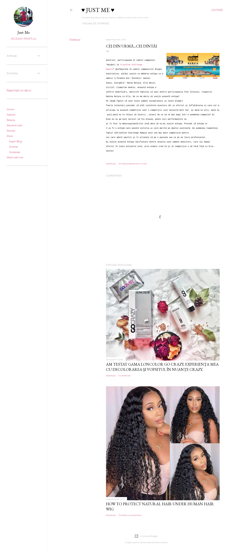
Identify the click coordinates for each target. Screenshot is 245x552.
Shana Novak (161, 542)
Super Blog (15, 141)
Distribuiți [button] (74, 39)
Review (11, 130)
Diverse (13, 146)
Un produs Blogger (149, 536)
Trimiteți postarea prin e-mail (132, 163)
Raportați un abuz (19, 90)
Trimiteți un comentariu (130, 515)
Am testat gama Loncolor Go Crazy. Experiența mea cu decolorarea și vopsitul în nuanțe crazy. (162, 367)
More (10, 136)
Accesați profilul (23, 38)
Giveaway (14, 152)
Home (10, 109)
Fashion (11, 114)
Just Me (24, 32)
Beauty (11, 120)
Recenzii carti (14, 125)
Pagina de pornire (95, 23)
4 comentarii (124, 375)
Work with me (15, 157)
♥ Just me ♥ (97, 10)
